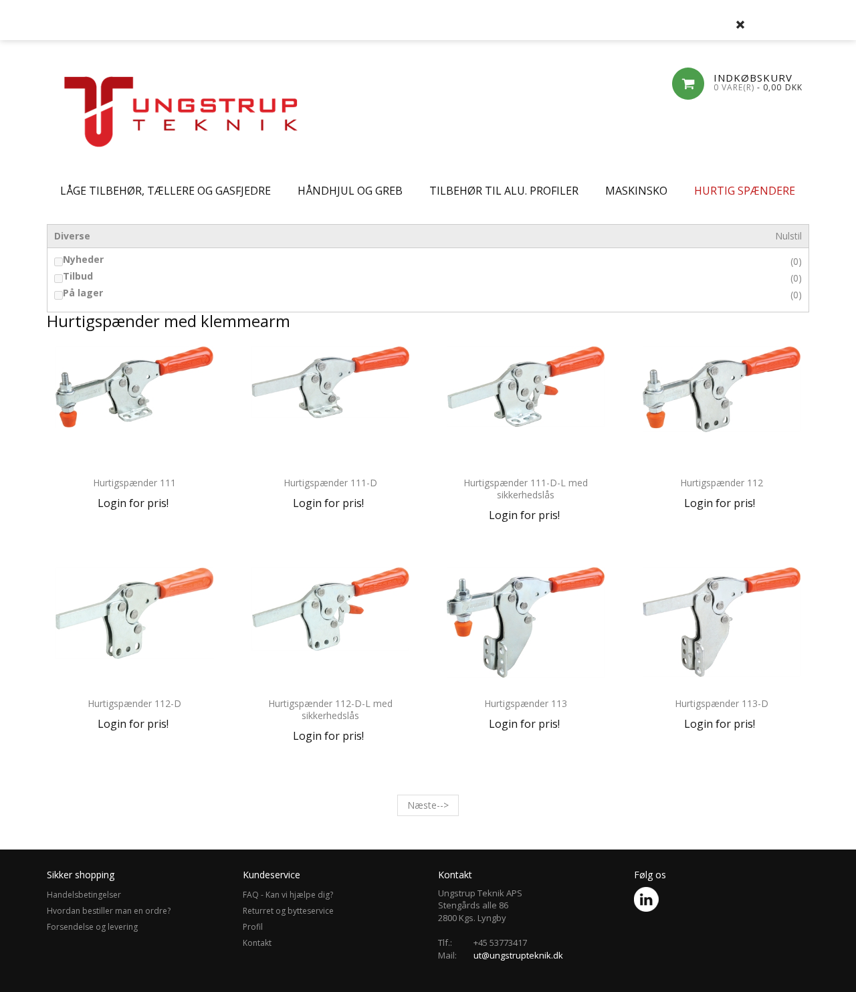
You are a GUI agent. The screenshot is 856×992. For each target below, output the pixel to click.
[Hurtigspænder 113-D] (722, 627)
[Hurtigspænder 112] (722, 406)
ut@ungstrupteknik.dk (518, 955)
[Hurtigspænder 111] (135, 406)
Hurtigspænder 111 (134, 482)
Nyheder (83, 259)
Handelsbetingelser (84, 894)
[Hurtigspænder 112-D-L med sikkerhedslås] (330, 627)
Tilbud (78, 276)
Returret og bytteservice (288, 910)
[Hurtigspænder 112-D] (135, 627)
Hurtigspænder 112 (721, 482)
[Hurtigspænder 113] (526, 627)
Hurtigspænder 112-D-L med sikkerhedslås (330, 709)
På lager (83, 293)
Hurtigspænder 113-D (721, 703)
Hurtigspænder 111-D (330, 482)
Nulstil (788, 235)
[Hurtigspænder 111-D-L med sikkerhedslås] (526, 406)
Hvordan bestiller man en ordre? (109, 910)
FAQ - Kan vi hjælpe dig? (288, 894)
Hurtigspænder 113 (525, 703)
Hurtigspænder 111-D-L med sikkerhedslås (525, 488)
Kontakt (257, 943)
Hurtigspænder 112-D (134, 703)
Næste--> (428, 805)
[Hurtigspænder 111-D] (330, 406)
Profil (253, 926)
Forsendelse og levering (92, 926)
